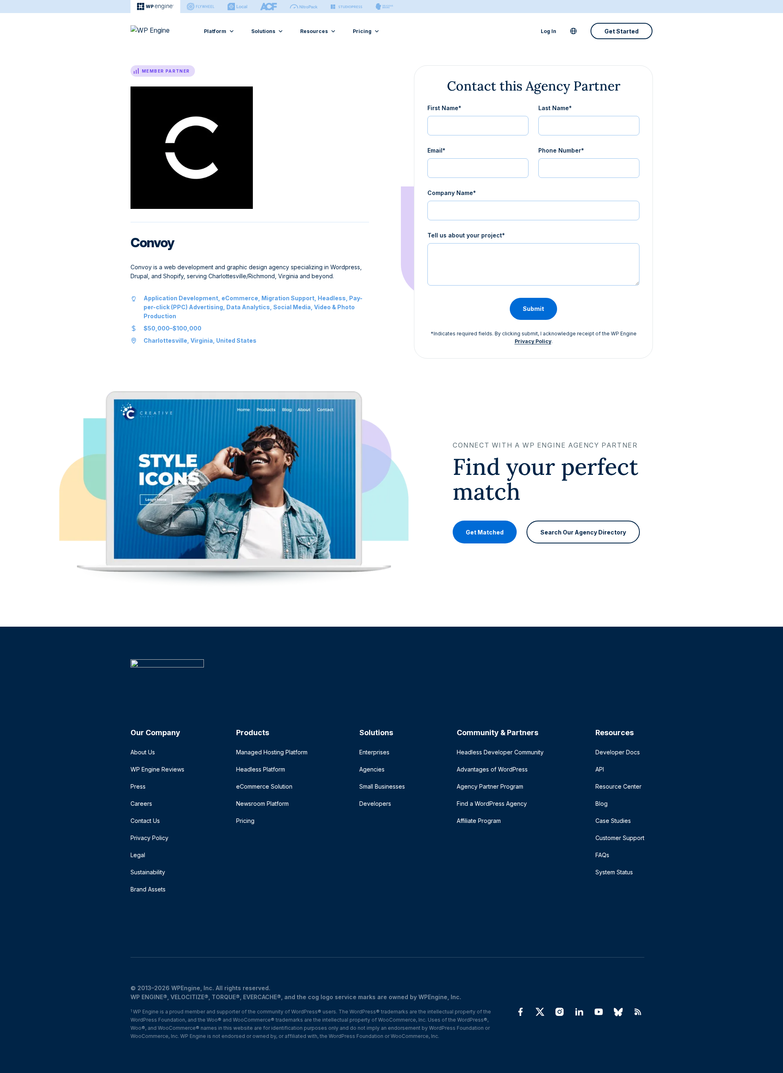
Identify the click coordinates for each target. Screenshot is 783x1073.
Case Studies (613, 820)
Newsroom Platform (262, 803)
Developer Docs (617, 752)
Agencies (372, 769)
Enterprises (374, 752)
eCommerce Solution (264, 786)
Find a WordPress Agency (492, 803)
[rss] (637, 1011)
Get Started (621, 31)
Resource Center (618, 786)
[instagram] (559, 1011)
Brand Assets (148, 889)
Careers (141, 803)
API (599, 769)
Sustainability (147, 872)
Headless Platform (260, 769)
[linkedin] (579, 1011)
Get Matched (485, 531)
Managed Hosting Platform (271, 752)
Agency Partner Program (490, 786)
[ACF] (268, 6)
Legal (137, 854)
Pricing (362, 31)
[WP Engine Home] (161, 31)
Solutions (263, 31)
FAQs (602, 854)
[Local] (237, 6)
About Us (142, 752)
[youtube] (598, 1011)
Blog (601, 803)
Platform (215, 31)
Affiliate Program (479, 820)
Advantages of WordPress (492, 769)
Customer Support (619, 837)
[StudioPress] (346, 6)
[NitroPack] (303, 6)
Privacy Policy (533, 341)
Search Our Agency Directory (583, 531)
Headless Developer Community (500, 752)
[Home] (387, 680)
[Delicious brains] (384, 6)
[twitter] (539, 1011)
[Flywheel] (200, 6)
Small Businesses (382, 786)
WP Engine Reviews (157, 769)
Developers (375, 803)
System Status (614, 872)
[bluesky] (618, 1011)
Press (138, 786)
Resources (314, 31)
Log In (548, 31)
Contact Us (145, 820)
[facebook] (520, 1011)
